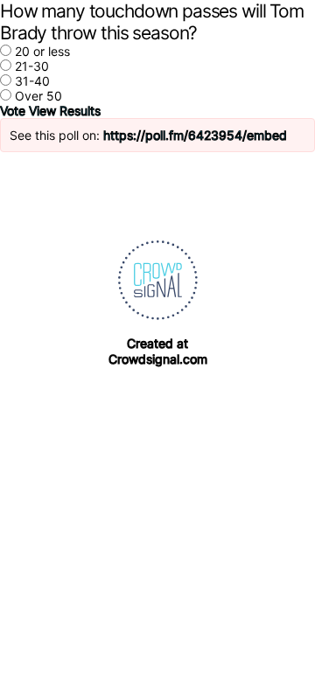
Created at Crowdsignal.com (157, 351)
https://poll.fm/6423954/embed (195, 135)
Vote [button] (14, 110)
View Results (65, 110)
